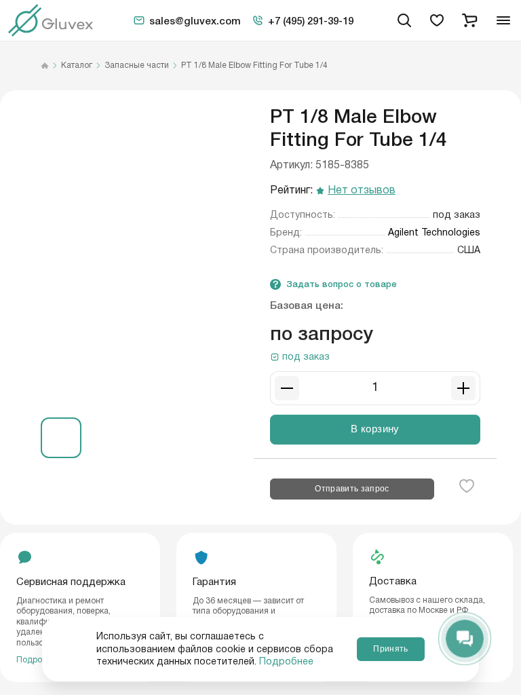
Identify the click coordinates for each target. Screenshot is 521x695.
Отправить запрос (352, 488)
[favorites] (437, 20)
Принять (390, 649)
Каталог (76, 66)
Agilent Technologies (434, 232)
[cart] (469, 20)
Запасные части (136, 66)
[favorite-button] (466, 486)
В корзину (375, 428)
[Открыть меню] (503, 20)
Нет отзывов (361, 191)
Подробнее (286, 661)
